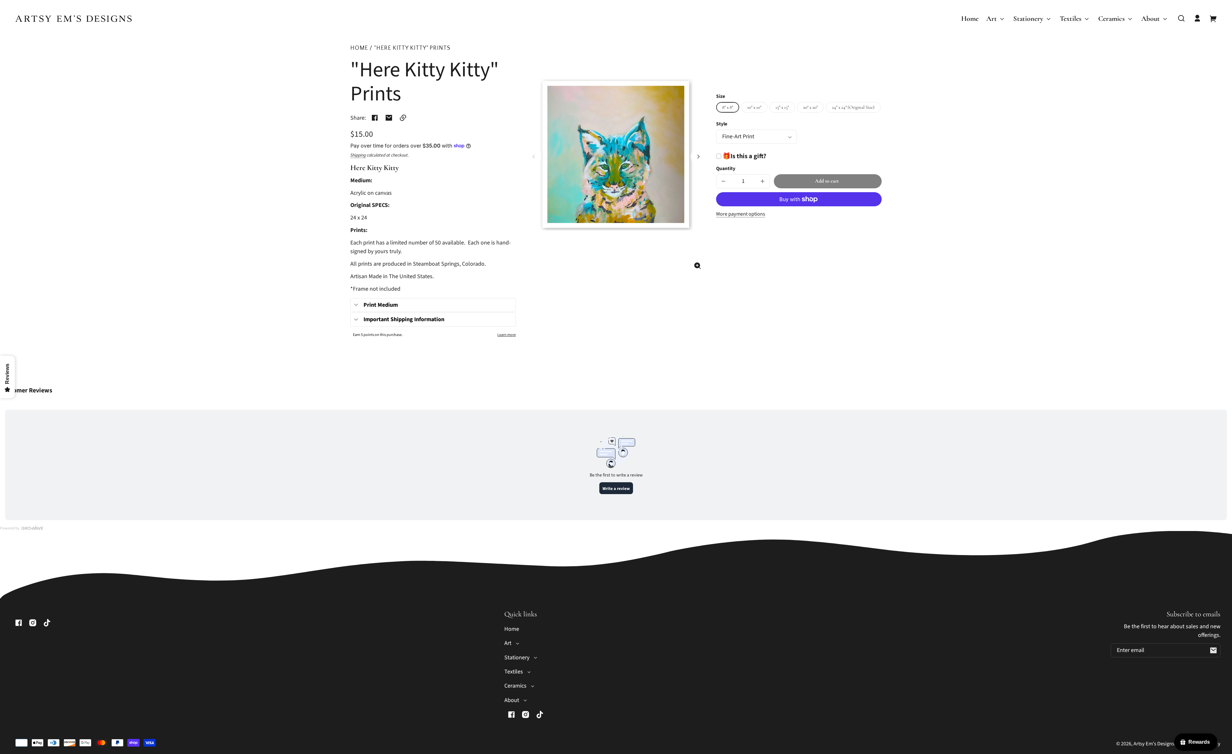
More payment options (740, 214)
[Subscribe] (1213, 650)
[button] (1181, 18)
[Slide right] (697, 157)
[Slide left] (534, 157)
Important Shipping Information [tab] (404, 319)
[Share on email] (389, 118)
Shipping (358, 155)
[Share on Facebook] (375, 118)
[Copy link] (403, 118)
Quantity (725, 168)
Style (721, 123)
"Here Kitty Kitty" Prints (412, 48)
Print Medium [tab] (381, 305)
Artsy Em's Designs (1154, 743)
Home (359, 48)
